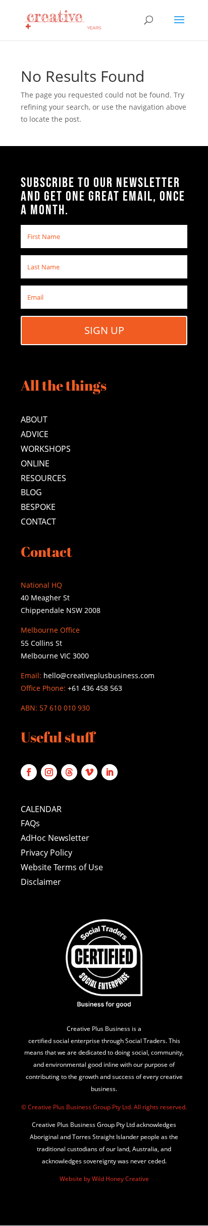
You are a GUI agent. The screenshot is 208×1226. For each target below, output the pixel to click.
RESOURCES (43, 478)
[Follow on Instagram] (49, 772)
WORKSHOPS (46, 448)
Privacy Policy (46, 852)
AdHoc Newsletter (55, 837)
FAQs (30, 823)
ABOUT (34, 419)
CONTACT (38, 521)
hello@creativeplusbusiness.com (97, 675)
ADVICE (34, 434)
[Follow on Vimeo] (89, 772)
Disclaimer (41, 881)
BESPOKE (38, 506)
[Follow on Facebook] (29, 772)
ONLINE (35, 463)
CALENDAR (41, 809)
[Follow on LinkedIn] (109, 772)
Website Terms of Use (62, 867)
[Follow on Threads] (69, 772)
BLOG (31, 492)
